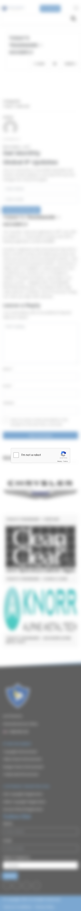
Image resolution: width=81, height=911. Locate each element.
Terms (65, 461)
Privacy (59, 461)
